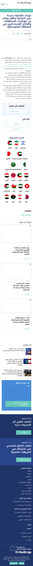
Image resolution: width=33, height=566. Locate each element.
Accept (22, 563)
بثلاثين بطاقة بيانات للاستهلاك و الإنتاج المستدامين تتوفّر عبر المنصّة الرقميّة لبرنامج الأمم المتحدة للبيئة (17, 66)
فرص (29, 525)
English (16, 124)
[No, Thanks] (31, 560)
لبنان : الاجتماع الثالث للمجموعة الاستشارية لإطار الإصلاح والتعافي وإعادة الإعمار (20, 321)
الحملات (28, 528)
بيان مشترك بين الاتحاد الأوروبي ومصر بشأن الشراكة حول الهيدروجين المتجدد (20, 250)
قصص (29, 479)
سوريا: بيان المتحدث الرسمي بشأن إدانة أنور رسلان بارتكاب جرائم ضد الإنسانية (21, 286)
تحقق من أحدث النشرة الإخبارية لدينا (20, 404)
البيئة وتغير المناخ (26, 215)
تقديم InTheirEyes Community (22, 501)
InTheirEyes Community (24, 505)
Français (16, 129)
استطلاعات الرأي (26, 493)
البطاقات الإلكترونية (25, 482)
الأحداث (29, 473)
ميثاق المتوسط (26, 536)
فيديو (29, 488)
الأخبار (29, 471)
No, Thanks (13, 563)
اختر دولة (18, 10)
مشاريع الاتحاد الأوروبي (24, 516)
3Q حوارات (28, 485)
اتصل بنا (28, 540)
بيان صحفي (15, 111)
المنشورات (28, 476)
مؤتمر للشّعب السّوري (25, 519)
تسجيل (25, 432)
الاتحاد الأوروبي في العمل (23, 509)
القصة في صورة (26, 490)
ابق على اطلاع (25, 460)
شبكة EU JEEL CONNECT (23, 512)
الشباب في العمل (25, 498)
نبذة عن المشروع (26, 533)
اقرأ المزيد (26, 259)
